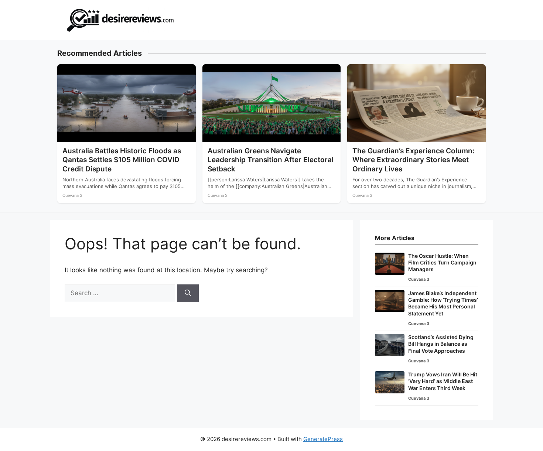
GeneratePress (323, 439)
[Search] (188, 293)
